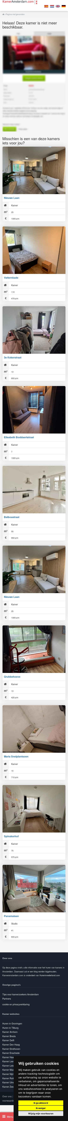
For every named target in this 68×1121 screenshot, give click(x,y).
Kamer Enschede (11, 1052)
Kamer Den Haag (11, 1044)
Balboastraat (11, 517)
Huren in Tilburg (10, 1027)
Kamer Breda (9, 1036)
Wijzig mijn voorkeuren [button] (40, 1113)
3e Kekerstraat (12, 357)
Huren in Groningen (12, 1023)
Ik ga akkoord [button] (41, 1103)
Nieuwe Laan (11, 198)
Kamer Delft (8, 1040)
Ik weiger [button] (41, 1108)
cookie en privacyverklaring (16, 1004)
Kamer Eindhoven (11, 1048)
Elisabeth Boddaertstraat (19, 437)
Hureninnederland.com (50, 975)
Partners (6, 998)
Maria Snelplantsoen (16, 756)
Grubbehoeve (12, 676)
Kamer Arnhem (10, 1031)
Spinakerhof (11, 836)
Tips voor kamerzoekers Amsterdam (20, 994)
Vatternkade (11, 277)
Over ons (7, 1096)
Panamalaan (11, 916)
